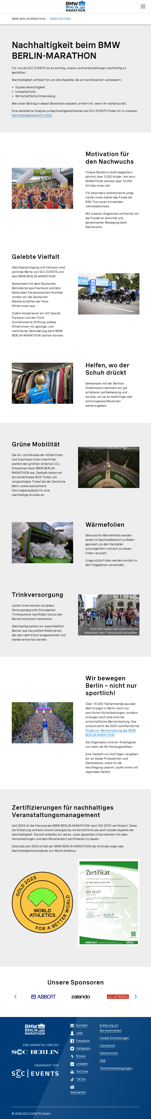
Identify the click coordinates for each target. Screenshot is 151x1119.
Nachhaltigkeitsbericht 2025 (32, 115)
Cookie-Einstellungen (114, 1038)
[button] (15, 996)
